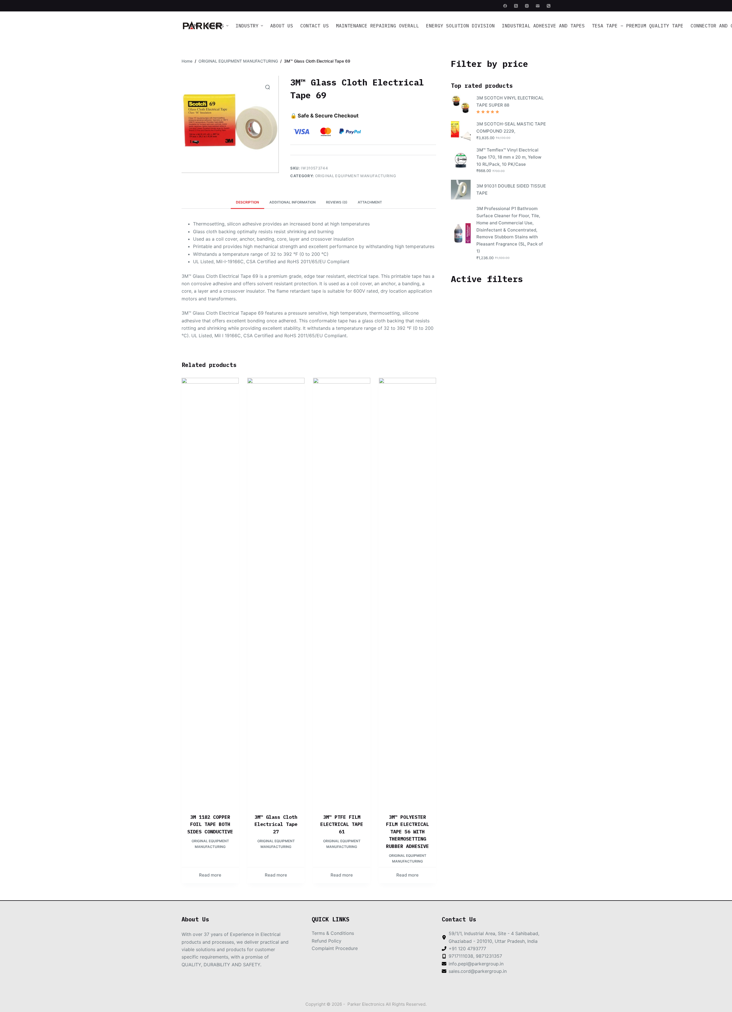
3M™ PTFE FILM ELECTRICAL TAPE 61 (341, 824)
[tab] (247, 202)
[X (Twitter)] (516, 6)
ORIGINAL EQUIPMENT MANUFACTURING (355, 175)
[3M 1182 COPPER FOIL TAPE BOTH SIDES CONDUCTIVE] (210, 592)
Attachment (370, 202)
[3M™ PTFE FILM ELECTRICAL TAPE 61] (341, 592)
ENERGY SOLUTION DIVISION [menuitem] (460, 26)
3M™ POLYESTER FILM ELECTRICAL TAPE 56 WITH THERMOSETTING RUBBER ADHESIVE (407, 831)
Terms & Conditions (333, 933)
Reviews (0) (336, 202)
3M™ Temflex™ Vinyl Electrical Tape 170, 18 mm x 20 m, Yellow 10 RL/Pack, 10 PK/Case (508, 157)
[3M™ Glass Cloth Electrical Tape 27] (276, 592)
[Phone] (548, 6)
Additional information (292, 202)
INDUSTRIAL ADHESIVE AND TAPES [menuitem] (543, 26)
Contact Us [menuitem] (314, 26)
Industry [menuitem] (247, 26)
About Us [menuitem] (281, 26)
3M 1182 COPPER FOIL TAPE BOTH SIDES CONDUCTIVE (210, 824)
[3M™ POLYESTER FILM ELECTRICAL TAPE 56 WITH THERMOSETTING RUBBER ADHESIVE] (407, 592)
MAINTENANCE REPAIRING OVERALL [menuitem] (377, 26)
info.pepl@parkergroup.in (476, 964)
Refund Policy (326, 941)
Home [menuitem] (194, 26)
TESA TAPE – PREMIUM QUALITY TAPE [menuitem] (637, 26)
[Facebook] (505, 6)
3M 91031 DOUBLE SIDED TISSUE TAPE (511, 189)
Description (247, 202)
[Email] (538, 6)
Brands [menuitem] (215, 26)
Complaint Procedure (335, 948)
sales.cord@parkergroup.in (478, 971)
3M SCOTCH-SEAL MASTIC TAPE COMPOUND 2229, (511, 127)
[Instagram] (527, 6)
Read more (210, 875)
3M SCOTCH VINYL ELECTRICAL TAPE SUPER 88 (510, 101)
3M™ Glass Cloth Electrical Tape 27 (275, 824)
